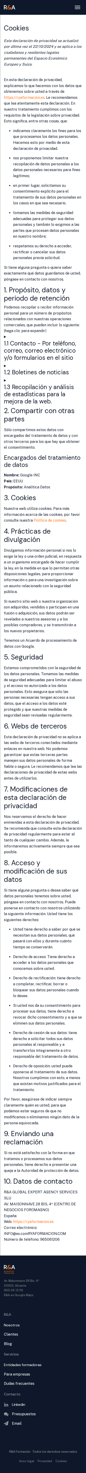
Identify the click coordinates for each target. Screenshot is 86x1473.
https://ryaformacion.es (24, 97)
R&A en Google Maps (18, 1295)
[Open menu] (77, 7)
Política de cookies (50, 520)
